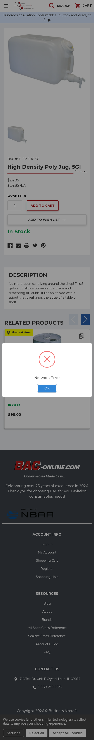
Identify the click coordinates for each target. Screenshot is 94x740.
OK (47, 388)
